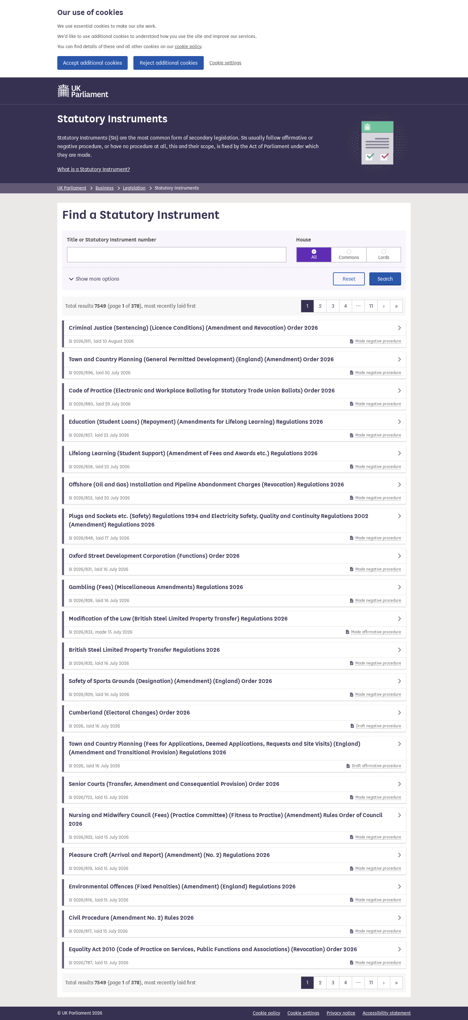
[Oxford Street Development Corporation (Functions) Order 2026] (234, 562)
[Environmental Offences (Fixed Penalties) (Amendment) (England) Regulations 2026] (234, 892)
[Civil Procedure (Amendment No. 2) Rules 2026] (234, 923)
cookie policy (188, 46)
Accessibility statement (387, 1013)
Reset (349, 279)
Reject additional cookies (168, 63)
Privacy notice (341, 1013)
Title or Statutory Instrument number (111, 240)
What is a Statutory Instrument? (93, 169)
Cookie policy (266, 1013)
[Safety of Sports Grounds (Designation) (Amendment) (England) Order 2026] (234, 687)
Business (105, 188)
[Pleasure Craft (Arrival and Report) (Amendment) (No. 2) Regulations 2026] (234, 861)
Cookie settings (225, 63)
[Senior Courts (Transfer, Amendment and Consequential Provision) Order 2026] (234, 790)
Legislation (134, 188)
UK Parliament (71, 188)
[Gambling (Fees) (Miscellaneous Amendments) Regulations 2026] (234, 593)
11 (371, 306)
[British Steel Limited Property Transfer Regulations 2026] (234, 656)
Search (385, 279)
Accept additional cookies (92, 63)
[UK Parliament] (83, 91)
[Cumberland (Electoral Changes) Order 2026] (234, 718)
